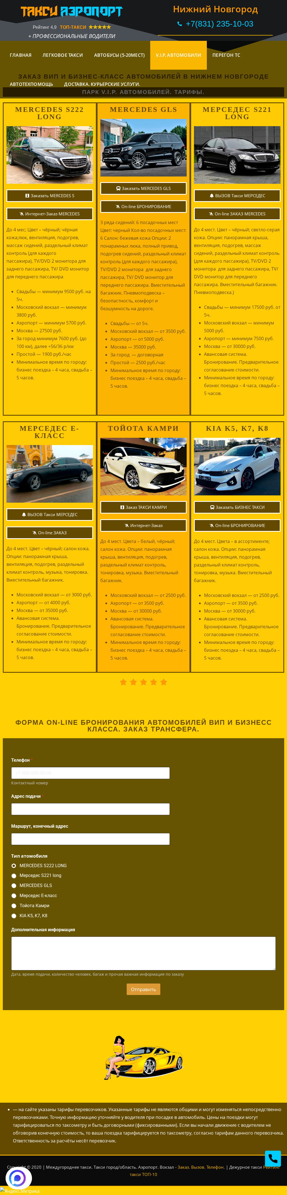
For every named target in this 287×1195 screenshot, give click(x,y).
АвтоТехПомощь (31, 84)
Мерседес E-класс (38, 895)
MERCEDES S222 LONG (43, 865)
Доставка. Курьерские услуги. (102, 84)
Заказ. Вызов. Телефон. (201, 1167)
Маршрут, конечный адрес (39, 826)
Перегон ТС (226, 55)
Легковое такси (63, 55)
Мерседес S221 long (40, 875)
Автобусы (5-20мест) (119, 55)
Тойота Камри (34, 905)
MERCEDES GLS (36, 885)
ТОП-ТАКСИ (73, 27)
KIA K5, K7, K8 (33, 915)
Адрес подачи (27, 796)
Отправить (143, 989)
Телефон (22, 760)
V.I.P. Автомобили (178, 55)
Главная (20, 55)
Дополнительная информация (43, 929)
